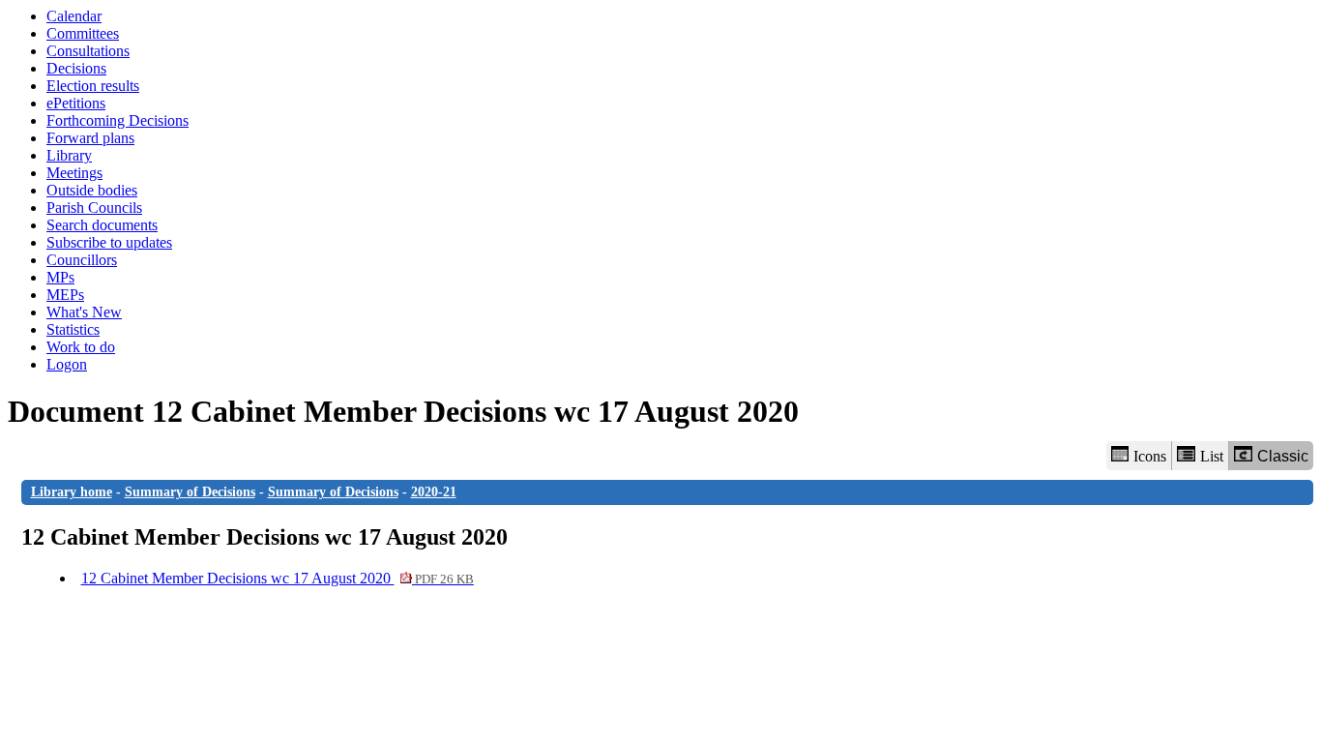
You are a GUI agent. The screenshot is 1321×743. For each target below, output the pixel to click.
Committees (82, 33)
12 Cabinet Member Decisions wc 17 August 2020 (277, 578)
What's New (84, 312)
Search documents (102, 225)
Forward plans (90, 138)
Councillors (81, 260)
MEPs (65, 294)
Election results (92, 85)
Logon (66, 364)
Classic (1282, 456)
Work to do (80, 347)
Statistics (73, 329)
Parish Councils (94, 207)
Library (69, 155)
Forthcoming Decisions (117, 120)
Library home (71, 492)
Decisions (76, 68)
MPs (60, 277)
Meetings (74, 172)
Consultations (88, 51)
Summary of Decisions (190, 492)
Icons (1149, 456)
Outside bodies (91, 190)
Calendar (74, 16)
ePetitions (75, 103)
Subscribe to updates (109, 242)
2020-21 (433, 492)
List (1211, 456)
